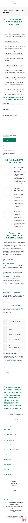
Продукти (6, 499)
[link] (14, 322)
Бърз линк (6, 478)
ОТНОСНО (14, 485)
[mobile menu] (26, 3)
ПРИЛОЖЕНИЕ (14, 488)
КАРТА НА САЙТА (8, 445)
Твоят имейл (6, 109)
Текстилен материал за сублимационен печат (14, 511)
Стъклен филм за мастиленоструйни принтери (14, 507)
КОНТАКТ (14, 490)
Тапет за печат (7, 495)
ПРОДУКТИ (14, 483)
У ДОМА (14, 481)
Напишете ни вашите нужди (10, 115)
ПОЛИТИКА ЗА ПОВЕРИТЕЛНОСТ (12, 449)
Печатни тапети (14, 504)
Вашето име (6, 103)
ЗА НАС (5, 454)
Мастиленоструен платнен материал (14, 502)
